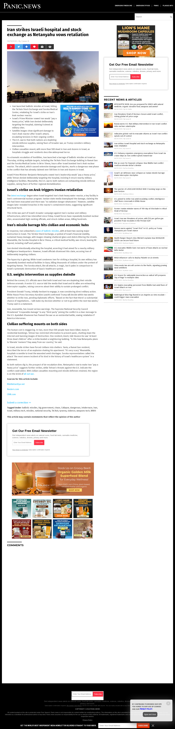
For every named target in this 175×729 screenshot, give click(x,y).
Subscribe (143, 725)
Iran (95, 407)
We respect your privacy (74, 705)
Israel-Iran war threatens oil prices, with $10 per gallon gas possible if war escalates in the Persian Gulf (138, 219)
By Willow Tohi (127, 204)
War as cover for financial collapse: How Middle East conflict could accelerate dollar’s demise (138, 164)
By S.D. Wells (128, 109)
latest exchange (18, 195)
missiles (30, 411)
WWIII (93, 411)
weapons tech (83, 411)
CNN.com (11, 394)
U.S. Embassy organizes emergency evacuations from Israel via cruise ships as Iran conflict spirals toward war (140, 154)
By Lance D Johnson (129, 223)
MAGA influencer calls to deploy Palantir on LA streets (136, 258)
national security (43, 411)
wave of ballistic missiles (47, 231)
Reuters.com (13, 389)
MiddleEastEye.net (16, 384)
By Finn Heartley (128, 168)
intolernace (86, 407)
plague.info (168, 6)
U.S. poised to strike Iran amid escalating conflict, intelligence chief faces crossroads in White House (139, 200)
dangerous (75, 407)
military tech (19, 411)
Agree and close (150, 714)
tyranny (63, 411)
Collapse (65, 407)
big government (46, 407)
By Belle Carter (128, 270)
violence (71, 411)
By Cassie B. (127, 119)
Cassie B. (25, 41)
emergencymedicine (123, 6)
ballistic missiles (29, 407)
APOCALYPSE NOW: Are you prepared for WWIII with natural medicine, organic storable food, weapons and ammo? (138, 105)
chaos (57, 407)
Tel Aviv (55, 411)
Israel (9, 411)
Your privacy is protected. (20, 450)
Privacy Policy (87, 720)
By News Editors (128, 194)
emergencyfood (143, 6)
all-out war (29, 374)
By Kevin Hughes (128, 243)
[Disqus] (53, 581)
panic (156, 6)
